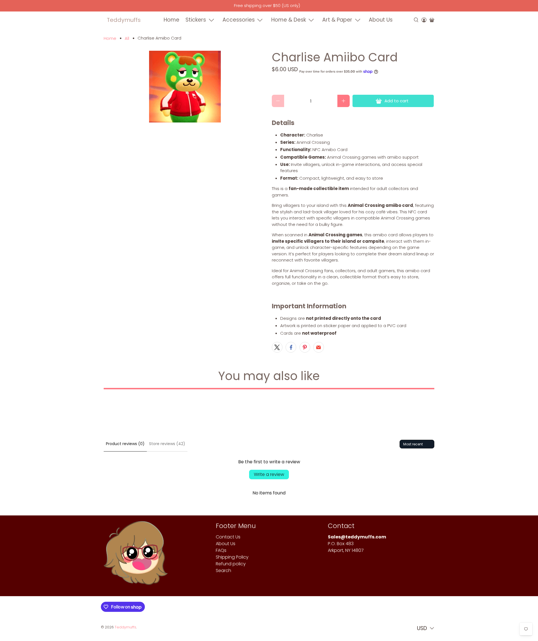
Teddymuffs (124, 20)
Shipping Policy (232, 557)
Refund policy (231, 564)
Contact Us (228, 537)
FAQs (221, 550)
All (127, 38)
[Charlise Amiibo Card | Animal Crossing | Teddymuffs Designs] (185, 86)
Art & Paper (337, 20)
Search (223, 570)
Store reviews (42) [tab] (167, 443)
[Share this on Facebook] (291, 347)
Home (171, 20)
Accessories (238, 20)
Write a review (269, 474)
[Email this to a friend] (318, 347)
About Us (381, 20)
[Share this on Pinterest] (305, 347)
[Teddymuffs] (136, 555)
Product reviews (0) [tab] (125, 443)
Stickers (195, 20)
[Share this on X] (277, 347)
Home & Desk (288, 20)
